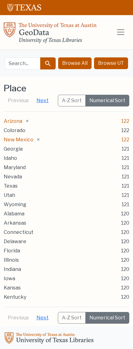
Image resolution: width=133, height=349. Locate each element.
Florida (12, 251)
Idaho (10, 158)
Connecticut (18, 232)
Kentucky (15, 297)
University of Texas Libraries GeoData (50, 34)
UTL (50, 339)
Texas (11, 186)
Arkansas (15, 223)
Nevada (13, 177)
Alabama (14, 214)
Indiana (12, 269)
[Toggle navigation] (120, 32)
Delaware (15, 241)
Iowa (9, 278)
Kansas (12, 288)
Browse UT (111, 63)
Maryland (15, 167)
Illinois (11, 260)
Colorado (14, 130)
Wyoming (15, 204)
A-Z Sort (72, 100)
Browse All (75, 63)
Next (42, 100)
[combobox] (22, 63)
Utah (9, 195)
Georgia (13, 149)
